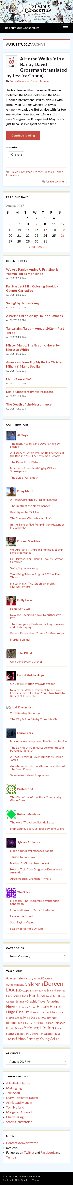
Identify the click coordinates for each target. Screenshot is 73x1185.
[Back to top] (64, 1176)
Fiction (62, 996)
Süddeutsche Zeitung (26, 1033)
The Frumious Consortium (21, 28)
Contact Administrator (22, 1143)
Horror (55, 1006)
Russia (10, 1028)
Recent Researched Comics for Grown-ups (37, 633)
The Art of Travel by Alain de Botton (33, 822)
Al (7, 978)
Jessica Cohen (54, 172)
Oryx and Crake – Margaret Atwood (32, 910)
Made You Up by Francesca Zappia (31, 850)
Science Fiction (39, 1027)
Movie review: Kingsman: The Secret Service (38, 741)
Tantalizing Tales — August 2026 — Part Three (35, 576)
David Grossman (21, 172)
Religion (48, 1022)
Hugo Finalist (17, 1012)
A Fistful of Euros (18, 1083)
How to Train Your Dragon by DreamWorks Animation (37, 871)
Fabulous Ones (17, 996)
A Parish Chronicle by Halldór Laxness (34, 316)
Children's (34, 984)
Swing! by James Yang (22, 303)
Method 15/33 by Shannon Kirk (29, 863)
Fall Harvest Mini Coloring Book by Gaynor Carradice (36, 560)
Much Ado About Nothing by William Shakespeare (33, 470)
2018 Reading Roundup (25, 713)
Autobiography (15, 984)
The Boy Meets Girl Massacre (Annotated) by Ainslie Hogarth (37, 749)
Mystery (30, 1017)
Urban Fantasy (27, 1039)
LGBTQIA (44, 1012)
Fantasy (37, 995)
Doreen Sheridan (19, 81)
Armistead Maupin (19, 1102)
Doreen (35, 81)
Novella (20, 1022)
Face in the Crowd (21, 916)
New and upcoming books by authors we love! (35, 616)
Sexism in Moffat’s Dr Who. (27, 928)
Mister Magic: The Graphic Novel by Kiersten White (32, 585)
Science (19, 1028)
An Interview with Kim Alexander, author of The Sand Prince (37, 767)
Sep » (40, 247)
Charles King (15, 1117)
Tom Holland (15, 1107)
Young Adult (49, 1038)
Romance (59, 1022)
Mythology (44, 1017)
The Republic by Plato (24, 462)
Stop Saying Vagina (22, 922)
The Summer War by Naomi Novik (31, 518)
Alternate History (21, 978)
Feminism (51, 996)
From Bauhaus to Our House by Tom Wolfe (37, 828)
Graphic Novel (36, 1001)
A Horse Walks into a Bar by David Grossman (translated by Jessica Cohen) (36, 67)
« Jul (32, 247)
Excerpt (61, 990)
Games (10, 1001)
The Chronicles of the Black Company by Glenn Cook (35, 799)
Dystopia (24, 990)
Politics (38, 1022)
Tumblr (11, 1157)
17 (45, 229)
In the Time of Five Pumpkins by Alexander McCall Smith (37, 526)
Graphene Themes (31, 1180)
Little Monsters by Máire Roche (30, 391)
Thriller (11, 1039)
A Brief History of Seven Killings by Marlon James (36, 758)
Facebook (48, 1152)
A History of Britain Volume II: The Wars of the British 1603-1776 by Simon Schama (37, 454)
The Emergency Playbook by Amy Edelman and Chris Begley (37, 625)
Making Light (15, 1088)
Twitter (29, 1152)
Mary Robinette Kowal (22, 1097)
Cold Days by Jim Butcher (26, 661)
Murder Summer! (20, 639)
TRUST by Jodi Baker (23, 857)
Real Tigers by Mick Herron (27, 512)
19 (62, 229)
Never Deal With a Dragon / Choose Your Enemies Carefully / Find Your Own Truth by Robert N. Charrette (37, 693)
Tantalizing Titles (49, 1033)
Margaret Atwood (19, 1112)
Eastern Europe (38, 990)
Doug (12, 989)
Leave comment (56, 181)
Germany (20, 1001)
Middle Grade (14, 1017)
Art (36, 978)
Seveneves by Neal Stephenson (30, 775)
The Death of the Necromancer (29, 404)
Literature (45, 81)
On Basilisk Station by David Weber (32, 683)
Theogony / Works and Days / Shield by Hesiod (35, 445)
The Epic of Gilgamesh (24, 477)
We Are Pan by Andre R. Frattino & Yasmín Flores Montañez (36, 551)
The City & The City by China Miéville (33, 719)
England (51, 990)
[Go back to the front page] (36, 11)
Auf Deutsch (45, 978)
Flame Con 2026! (18, 379)
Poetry (28, 1023)
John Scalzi (13, 1093)
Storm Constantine (19, 1122)
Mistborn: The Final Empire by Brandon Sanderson (34, 902)
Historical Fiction (27, 1007)
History (43, 1006)
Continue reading (23, 135)
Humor (34, 1012)
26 (62, 235)
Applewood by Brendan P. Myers (30, 878)
